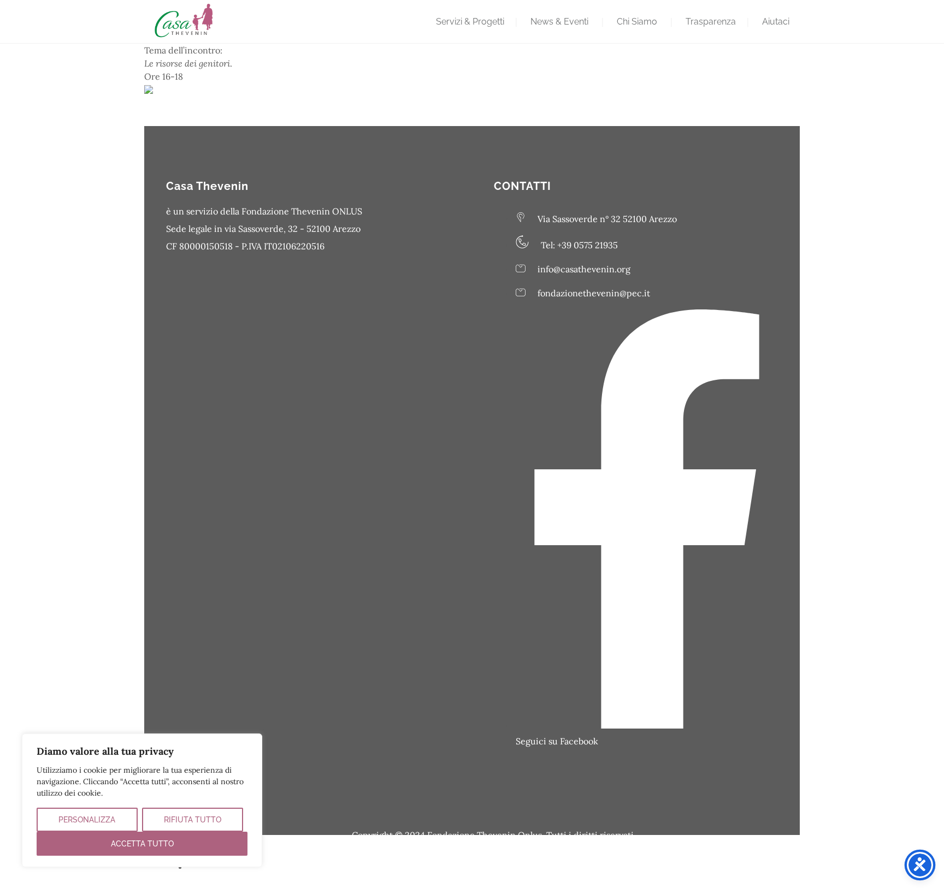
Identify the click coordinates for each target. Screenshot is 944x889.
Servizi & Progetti (470, 21)
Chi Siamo (637, 21)
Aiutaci (775, 21)
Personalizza (86, 819)
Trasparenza (711, 21)
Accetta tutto (142, 843)
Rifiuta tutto (192, 819)
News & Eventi (559, 21)
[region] (142, 800)
